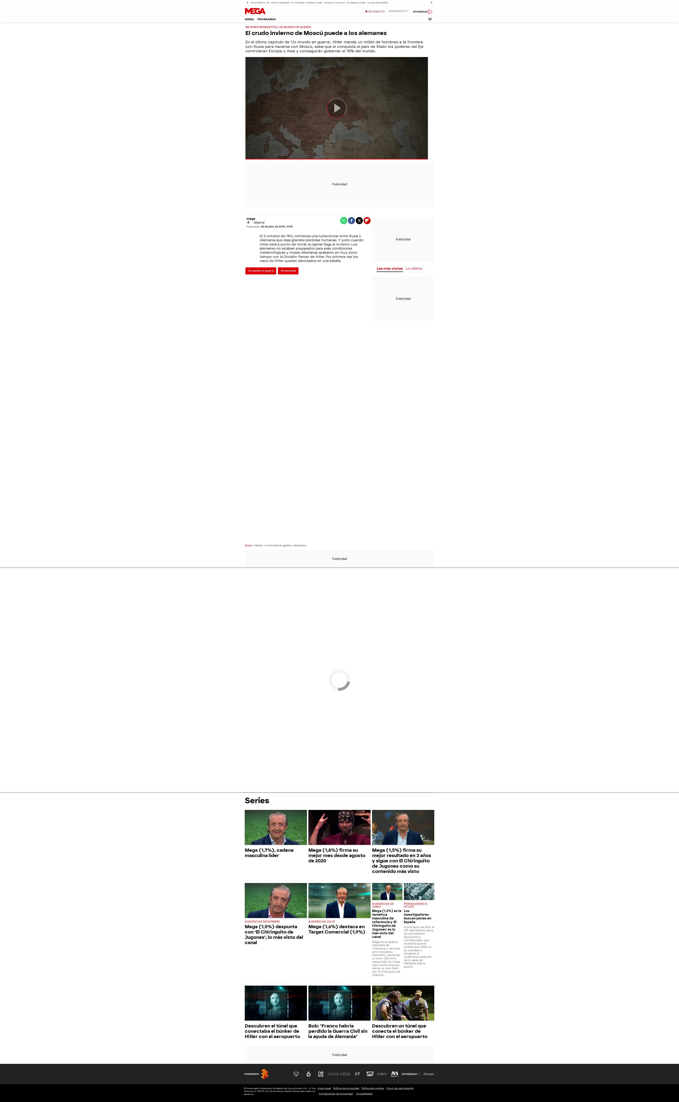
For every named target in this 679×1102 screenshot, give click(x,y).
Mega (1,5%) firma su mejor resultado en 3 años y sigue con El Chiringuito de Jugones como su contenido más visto (401, 861)
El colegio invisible (356, 3)
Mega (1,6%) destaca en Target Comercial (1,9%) (336, 929)
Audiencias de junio (383, 905)
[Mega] (267, 11)
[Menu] (430, 19)
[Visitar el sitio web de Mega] (345, 1074)
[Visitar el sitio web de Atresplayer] (412, 1074)
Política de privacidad (346, 1088)
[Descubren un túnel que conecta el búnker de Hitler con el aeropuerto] (403, 1003)
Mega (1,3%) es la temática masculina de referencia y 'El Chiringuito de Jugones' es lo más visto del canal (386, 924)
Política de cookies (372, 1088)
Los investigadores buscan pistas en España (417, 916)
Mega (248, 545)
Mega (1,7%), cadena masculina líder (269, 853)
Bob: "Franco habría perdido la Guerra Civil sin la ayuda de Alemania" (337, 1031)
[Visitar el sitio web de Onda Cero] (370, 1074)
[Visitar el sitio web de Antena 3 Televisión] (296, 1074)
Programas (266, 19)
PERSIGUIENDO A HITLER (415, 905)
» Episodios (299, 545)
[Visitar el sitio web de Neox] (320, 1074)
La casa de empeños (377, 3)
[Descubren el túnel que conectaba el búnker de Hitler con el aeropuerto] (276, 1003)
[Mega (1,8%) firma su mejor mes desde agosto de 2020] (339, 828)
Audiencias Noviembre (262, 921)
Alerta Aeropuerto (280, 3)
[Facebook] (248, 222)
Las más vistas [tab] (390, 268)
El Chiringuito (297, 3)
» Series (258, 545)
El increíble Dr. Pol (260, 3)
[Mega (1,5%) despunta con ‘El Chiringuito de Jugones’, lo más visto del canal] (276, 901)
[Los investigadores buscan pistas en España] (419, 892)
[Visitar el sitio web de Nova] (333, 1074)
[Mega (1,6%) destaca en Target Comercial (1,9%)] (339, 901)
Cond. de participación (400, 1088)
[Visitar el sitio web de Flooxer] (428, 1074)
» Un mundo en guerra (277, 545)
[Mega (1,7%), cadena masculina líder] (276, 828)
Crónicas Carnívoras (334, 3)
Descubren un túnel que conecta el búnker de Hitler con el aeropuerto (399, 1031)
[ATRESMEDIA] (256, 1074)
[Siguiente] (431, 2)
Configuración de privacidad (336, 1093)
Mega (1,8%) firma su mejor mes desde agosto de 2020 (336, 855)
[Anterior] (247, 2)
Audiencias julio (321, 921)
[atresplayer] (422, 11)
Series (249, 19)
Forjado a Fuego (314, 3)
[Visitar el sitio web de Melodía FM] (394, 1074)
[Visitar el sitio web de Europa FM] (382, 1074)
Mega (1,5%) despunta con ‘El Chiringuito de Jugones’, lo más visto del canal (274, 934)
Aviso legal (324, 1088)
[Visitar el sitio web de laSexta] (308, 1074)
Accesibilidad (364, 1093)
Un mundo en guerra (261, 270)
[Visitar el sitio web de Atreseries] (357, 1074)
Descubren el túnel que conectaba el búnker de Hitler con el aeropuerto (272, 1031)
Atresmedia (288, 270)
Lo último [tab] (414, 268)
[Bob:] (339, 1003)
